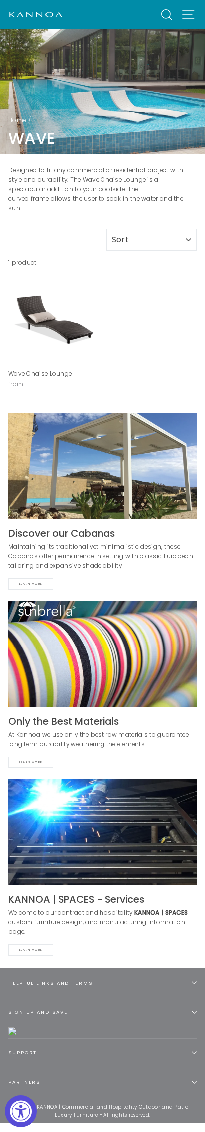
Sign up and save (37, 1012)
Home (17, 120)
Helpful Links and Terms (50, 983)
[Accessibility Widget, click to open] (21, 1111)
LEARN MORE (30, 950)
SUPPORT (22, 1052)
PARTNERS (24, 1082)
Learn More (30, 584)
